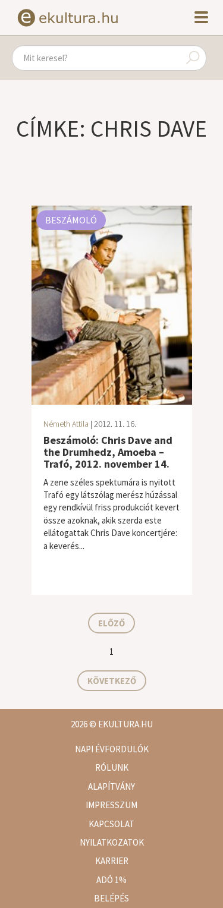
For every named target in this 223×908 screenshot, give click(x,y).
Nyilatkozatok (112, 842)
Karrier (111, 860)
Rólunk (111, 767)
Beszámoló (71, 220)
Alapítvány (111, 786)
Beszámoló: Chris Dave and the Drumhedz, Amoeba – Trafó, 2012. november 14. (107, 452)
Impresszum (111, 805)
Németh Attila (66, 423)
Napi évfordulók (112, 749)
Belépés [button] (111, 898)
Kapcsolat (111, 824)
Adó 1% (111, 879)
